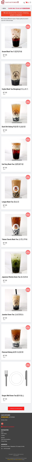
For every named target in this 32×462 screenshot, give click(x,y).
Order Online (4, 433)
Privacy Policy (4, 441)
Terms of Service (18, 459)
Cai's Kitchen (5, 415)
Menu (2, 432)
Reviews (3, 437)
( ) (28, 2)
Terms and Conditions (5, 439)
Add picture (28, 26)
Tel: (5, 448)
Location (3, 435)
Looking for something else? (16, 408)
